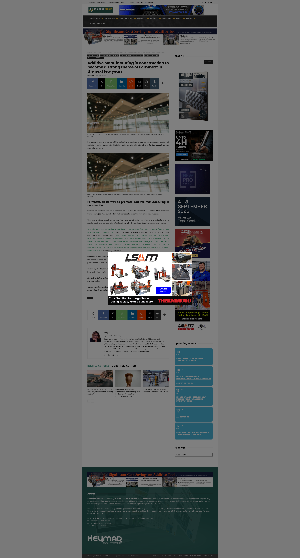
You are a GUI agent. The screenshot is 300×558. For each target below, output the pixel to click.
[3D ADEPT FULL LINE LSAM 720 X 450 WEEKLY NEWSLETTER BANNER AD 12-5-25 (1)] (150, 304)
